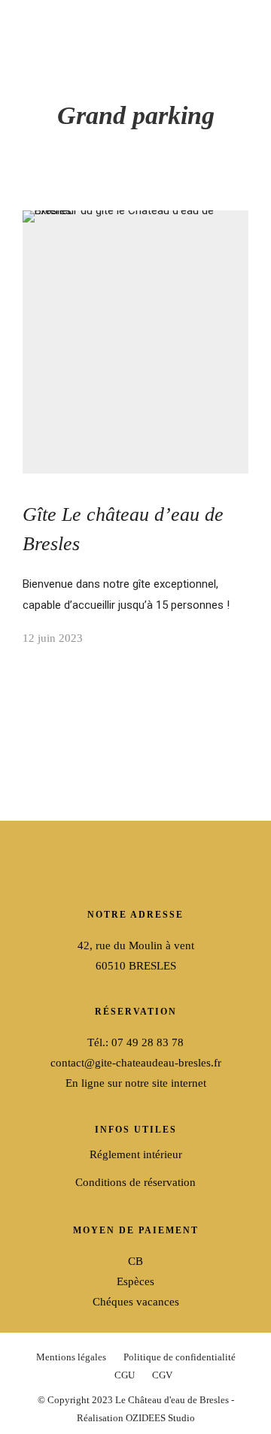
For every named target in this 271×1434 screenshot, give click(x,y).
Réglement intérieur (136, 1154)
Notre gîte (92, 232)
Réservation (188, 283)
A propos (30, 232)
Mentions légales (71, 1357)
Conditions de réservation (135, 1182)
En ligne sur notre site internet (135, 1083)
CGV (162, 1375)
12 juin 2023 (53, 638)
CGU (124, 1375)
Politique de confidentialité (179, 1357)
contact (136, 283)
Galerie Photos (156, 232)
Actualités (89, 283)
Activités (29, 283)
